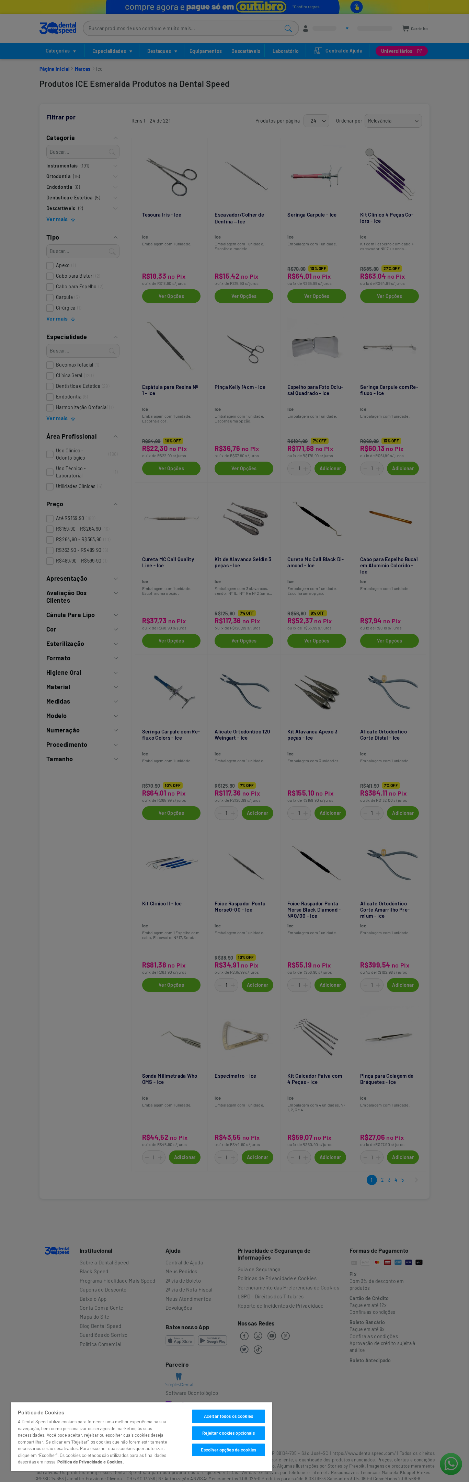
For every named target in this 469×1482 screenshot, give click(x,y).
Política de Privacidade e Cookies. (90, 1461)
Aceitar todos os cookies (228, 1416)
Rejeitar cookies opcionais (228, 1433)
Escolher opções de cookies (228, 1449)
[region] (141, 1436)
